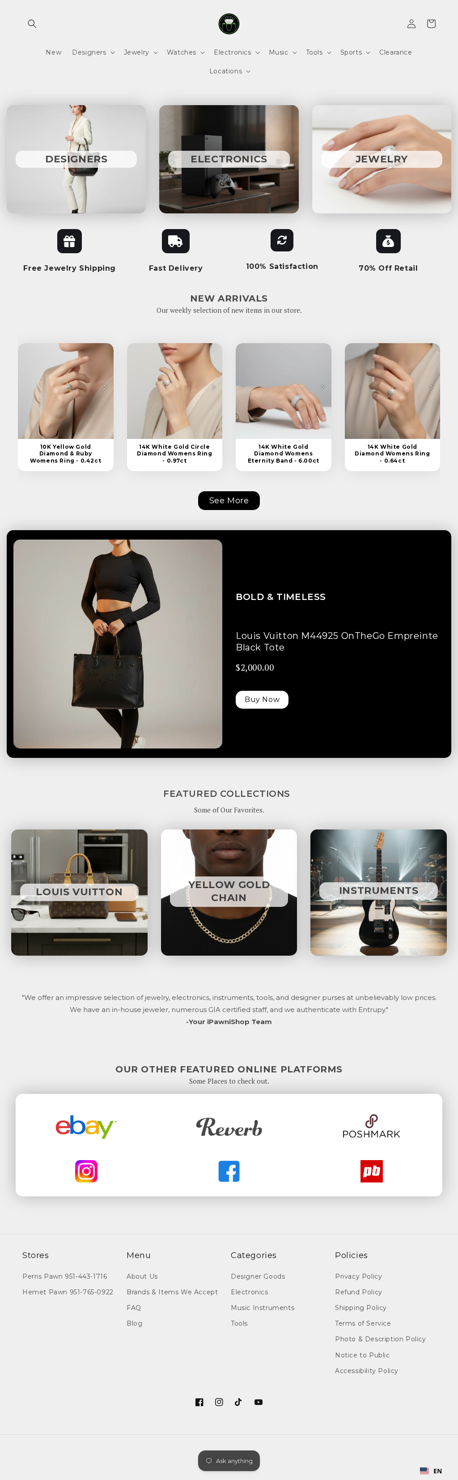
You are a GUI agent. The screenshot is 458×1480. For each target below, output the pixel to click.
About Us (142, 1276)
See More (229, 501)
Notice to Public (362, 1355)
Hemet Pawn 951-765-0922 (68, 1292)
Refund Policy (358, 1292)
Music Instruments (262, 1308)
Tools (239, 1323)
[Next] (105, 387)
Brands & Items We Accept (172, 1292)
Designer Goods (258, 1276)
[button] (32, 24)
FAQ (134, 1308)
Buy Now (262, 699)
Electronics (249, 1292)
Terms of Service (363, 1323)
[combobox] (431, 1471)
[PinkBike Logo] (371, 1171)
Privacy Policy (358, 1276)
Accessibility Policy (367, 1371)
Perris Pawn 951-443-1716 (64, 1276)
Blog (134, 1323)
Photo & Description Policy (380, 1339)
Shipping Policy (361, 1308)
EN (437, 1471)
